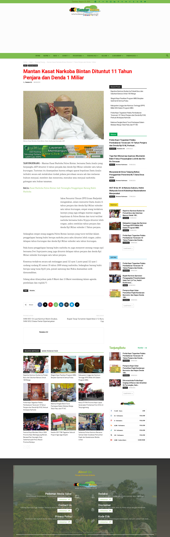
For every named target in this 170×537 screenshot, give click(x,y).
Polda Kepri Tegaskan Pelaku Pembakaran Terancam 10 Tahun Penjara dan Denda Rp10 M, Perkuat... (128, 143)
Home (38, 56)
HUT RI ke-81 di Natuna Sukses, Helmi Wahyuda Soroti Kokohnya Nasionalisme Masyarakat (127, 191)
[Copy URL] (77, 304)
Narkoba (32, 290)
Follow (142, 415)
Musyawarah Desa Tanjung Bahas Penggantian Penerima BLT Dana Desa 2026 (126, 175)
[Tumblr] (133, 1)
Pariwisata (131, 56)
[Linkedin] (114, 1)
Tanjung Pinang (40, 62)
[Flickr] (103, 1)
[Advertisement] (85, 35)
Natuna (113, 134)
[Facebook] (99, 1)
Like (143, 411)
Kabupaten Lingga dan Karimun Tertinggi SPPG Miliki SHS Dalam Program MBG (89, 377)
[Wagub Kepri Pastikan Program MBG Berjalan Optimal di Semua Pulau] (63, 364)
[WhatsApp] (56, 304)
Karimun (26, 372)
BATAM (113, 257)
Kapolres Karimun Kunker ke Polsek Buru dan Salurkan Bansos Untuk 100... (133, 213)
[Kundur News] (85, 10)
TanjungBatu (117, 347)
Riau (55, 56)
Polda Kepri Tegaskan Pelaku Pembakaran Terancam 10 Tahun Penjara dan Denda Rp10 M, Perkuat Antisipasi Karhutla (128, 115)
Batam (125, 285)
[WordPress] (141, 1)
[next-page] (28, 446)
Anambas (26, 399)
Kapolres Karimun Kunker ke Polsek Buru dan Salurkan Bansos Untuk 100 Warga (35, 377)
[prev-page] (24, 446)
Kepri (45, 56)
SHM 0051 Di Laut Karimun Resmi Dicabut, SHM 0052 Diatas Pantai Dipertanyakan (40, 320)
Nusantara (77, 56)
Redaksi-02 (28, 82)
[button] (167, 56)
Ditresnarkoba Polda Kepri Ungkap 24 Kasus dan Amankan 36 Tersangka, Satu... (135, 383)
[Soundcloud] (126, 1)
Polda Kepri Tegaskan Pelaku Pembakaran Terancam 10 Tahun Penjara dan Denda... (134, 238)
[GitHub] (107, 1)
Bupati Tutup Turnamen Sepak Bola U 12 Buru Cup (85, 320)
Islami (104, 56)
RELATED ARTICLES (32, 351)
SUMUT (65, 56)
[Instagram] (110, 1)
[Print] (66, 304)
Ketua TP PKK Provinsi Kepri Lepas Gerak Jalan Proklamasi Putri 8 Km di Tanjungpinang (91, 404)
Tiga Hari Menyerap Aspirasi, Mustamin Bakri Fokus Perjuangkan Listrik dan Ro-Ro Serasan (127, 159)
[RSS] (122, 1)
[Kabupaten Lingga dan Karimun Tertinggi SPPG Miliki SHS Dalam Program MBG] (91, 364)
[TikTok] (129, 1)
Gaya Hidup (116, 56)
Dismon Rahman (121, 164)
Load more (127, 248)
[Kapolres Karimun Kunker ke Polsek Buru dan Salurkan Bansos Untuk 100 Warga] (35, 364)
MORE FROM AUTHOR (50, 351)
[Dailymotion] (95, 1)
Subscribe (141, 440)
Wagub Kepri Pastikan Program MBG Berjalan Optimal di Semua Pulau (127, 99)
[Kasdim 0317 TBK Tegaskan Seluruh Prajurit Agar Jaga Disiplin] (63, 421)
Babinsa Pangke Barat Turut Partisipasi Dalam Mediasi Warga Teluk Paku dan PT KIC (62, 406)
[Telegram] (72, 304)
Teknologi (91, 56)
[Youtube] (145, 1)
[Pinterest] (118, 1)
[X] (137, 1)
